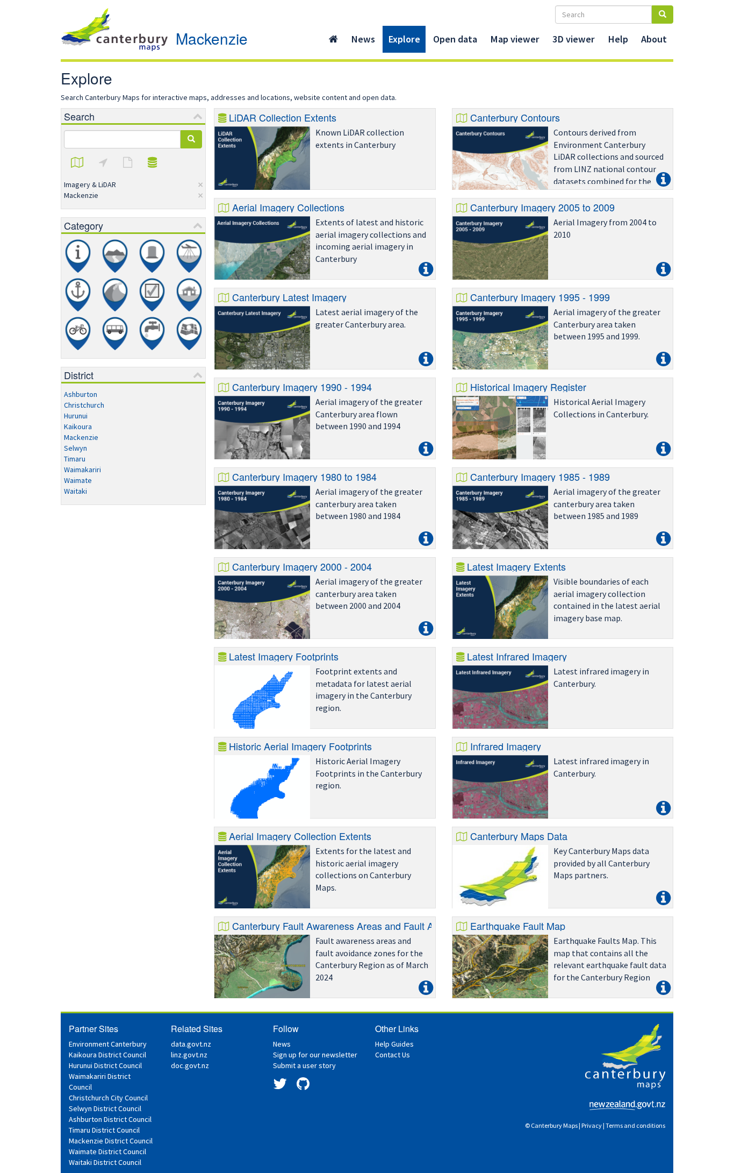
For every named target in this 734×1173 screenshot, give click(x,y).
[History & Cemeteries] (152, 256)
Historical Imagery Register (528, 387)
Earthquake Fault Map (517, 926)
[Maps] (77, 162)
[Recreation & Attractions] (78, 333)
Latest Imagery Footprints (284, 656)
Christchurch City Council (108, 1098)
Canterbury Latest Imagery (289, 297)
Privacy (591, 1125)
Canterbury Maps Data (518, 836)
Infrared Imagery (505, 746)
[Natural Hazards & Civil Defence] (115, 294)
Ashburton (80, 394)
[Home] (333, 39)
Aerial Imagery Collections (288, 207)
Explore (404, 39)
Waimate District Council (107, 1151)
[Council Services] (78, 256)
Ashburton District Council (110, 1119)
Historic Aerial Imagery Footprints (300, 746)
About (654, 39)
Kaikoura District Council (107, 1055)
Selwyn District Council (105, 1108)
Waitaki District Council (105, 1162)
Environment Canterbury (108, 1044)
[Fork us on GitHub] (303, 1086)
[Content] (127, 162)
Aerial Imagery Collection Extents (300, 836)
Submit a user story (304, 1065)
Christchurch (84, 405)
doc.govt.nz (190, 1065)
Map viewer (514, 39)
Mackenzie (212, 38)
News (363, 39)
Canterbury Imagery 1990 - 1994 (302, 387)
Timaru (74, 459)
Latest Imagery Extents (516, 566)
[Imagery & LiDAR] (189, 256)
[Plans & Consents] (152, 294)
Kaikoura (78, 426)
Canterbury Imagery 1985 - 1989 (540, 477)
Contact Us (392, 1055)
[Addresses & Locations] (103, 162)
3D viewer (573, 39)
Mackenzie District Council (111, 1141)
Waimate (78, 480)
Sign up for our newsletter (315, 1055)
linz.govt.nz (189, 1055)
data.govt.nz (191, 1044)
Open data (455, 39)
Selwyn (75, 448)
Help (618, 39)
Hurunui (76, 416)
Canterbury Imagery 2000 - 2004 (302, 566)
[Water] (152, 333)
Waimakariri (82, 469)
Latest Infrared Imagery (517, 656)
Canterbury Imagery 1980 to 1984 (304, 477)
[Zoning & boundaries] (189, 333)
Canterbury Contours (515, 117)
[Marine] (78, 294)
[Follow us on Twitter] (280, 1086)
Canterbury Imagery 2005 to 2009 (542, 207)
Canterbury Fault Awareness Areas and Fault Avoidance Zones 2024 (379, 926)
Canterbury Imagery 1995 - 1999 (540, 297)
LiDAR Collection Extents (282, 117)
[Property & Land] (189, 294)
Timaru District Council (104, 1130)
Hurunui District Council (105, 1065)
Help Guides (394, 1044)
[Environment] (115, 256)
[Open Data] (152, 162)
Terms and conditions (635, 1125)
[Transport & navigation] (115, 333)
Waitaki (75, 491)
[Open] (262, 158)
